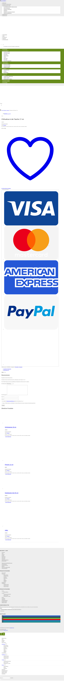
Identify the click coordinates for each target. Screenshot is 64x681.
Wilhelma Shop (4, 638)
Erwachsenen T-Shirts (7, 596)
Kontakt (4, 38)
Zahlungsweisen (7, 8)
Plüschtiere (3, 573)
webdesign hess (12, 627)
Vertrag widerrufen (7, 13)
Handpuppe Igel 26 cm (11, 493)
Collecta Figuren (6, 585)
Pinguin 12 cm (9, 464)
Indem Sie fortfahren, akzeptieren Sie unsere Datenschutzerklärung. (11, 609)
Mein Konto (3, 557)
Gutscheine (4, 82)
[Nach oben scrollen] (1, 634)
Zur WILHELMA (5, 39)
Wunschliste (4, 15)
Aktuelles (4, 37)
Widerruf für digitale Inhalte (6, 567)
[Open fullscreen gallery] (2, 116)
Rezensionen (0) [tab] (6, 370)
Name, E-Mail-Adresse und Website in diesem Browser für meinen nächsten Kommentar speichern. (19, 403)
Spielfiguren (3, 583)
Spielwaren (4, 73)
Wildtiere (5, 59)
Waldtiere (5, 58)
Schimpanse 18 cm (10, 427)
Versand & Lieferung (7, 9)
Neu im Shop (4, 49)
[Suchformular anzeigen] (1, 42)
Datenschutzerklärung (6, 4)
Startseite (4, 34)
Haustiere (5, 54)
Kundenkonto (4, 14)
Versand (4, 125)
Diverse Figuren (7, 67)
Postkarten (6, 72)
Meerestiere (6, 55)
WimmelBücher (6, 666)
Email (1, 608)
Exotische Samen (6, 80)
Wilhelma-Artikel (6, 81)
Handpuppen (4, 582)
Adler (6, 530)
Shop (2, 553)
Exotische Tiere (7, 53)
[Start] (0, 110)
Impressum (3, 558)
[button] (2, 618)
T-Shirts (3, 659)
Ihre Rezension (4, 394)
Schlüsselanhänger (7, 60)
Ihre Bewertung (4, 383)
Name (2, 396)
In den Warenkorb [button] (8, 436)
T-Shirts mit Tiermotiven (8, 76)
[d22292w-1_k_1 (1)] (7, 113)
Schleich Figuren (7, 64)
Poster (5, 71)
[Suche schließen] (1, 676)
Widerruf (5, 10)
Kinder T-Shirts (6, 77)
